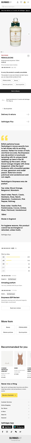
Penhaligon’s (7, 146)
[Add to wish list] (28, 55)
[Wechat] (16, 432)
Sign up (28, 10)
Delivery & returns (8, 114)
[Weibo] (20, 432)
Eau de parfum (8, 108)
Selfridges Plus (7, 122)
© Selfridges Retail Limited (15, 440)
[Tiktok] (11, 432)
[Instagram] (7, 432)
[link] (6, 374)
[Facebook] (2, 432)
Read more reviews (15, 308)
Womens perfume (8, 332)
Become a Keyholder (8, 395)
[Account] (17, 2)
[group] (15, 365)
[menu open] (28, 2)
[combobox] (16, 7)
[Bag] (24, 2)
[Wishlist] (21, 2)
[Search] (3, 6)
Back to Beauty (15, 91)
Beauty (8, 327)
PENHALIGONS (7, 58)
